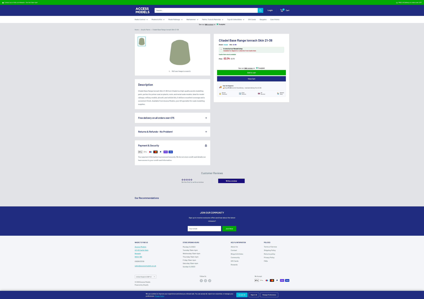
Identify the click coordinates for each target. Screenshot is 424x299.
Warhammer (191, 19)
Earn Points (274, 19)
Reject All (254, 295)
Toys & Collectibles (234, 19)
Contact (234, 250)
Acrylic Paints (145, 30)
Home (137, 30)
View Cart (251, 79)
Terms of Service (270, 247)
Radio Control (140, 19)
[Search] (260, 10)
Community (235, 257)
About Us (234, 247)
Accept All (241, 295)
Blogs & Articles (237, 254)
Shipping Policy (270, 250)
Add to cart (251, 72)
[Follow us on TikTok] (209, 280)
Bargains (263, 19)
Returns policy (269, 254)
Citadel (225, 45)
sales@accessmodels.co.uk (145, 266)
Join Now (229, 229)
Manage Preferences (269, 295)
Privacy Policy (159, 296)
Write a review (231, 181)
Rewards (234, 265)
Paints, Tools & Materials (211, 19)
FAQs (266, 261)
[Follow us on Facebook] (201, 280)
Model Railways (174, 19)
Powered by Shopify (141, 285)
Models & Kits (157, 19)
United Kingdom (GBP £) (143, 277)
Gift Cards (252, 19)
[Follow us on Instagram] (205, 280)
